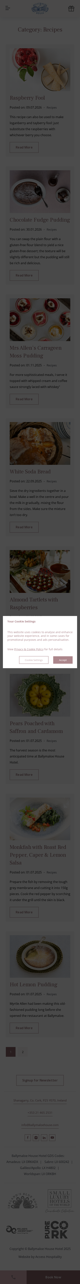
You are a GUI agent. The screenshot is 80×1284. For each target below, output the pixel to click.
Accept (63, 660)
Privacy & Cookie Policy (28, 649)
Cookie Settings (34, 660)
